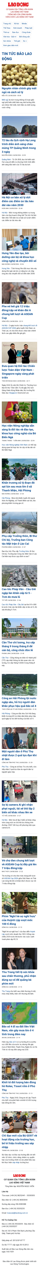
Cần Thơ (5, 658)
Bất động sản (24, 37)
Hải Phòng (6, 498)
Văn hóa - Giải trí (9, 37)
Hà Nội (4, 213)
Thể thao (6, 28)
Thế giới (17, 41)
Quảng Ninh (6, 159)
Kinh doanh (17, 28)
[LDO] (19, 75)
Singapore (13, 393)
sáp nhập (15, 1162)
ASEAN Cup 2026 (11, 878)
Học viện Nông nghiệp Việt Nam (15, 445)
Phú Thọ (5, 767)
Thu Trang (6, 991)
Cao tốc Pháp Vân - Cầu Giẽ (13, 604)
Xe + (25, 41)
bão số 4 (12, 1042)
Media (24, 24)
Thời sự (6, 32)
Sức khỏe (7, 41)
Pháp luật (28, 28)
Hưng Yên (6, 268)
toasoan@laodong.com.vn (17, 1213)
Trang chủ (7, 24)
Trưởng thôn (24, 551)
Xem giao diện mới (10, 45)
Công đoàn (26, 32)
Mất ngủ (5, 100)
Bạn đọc (15, 32)
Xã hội (16, 24)
